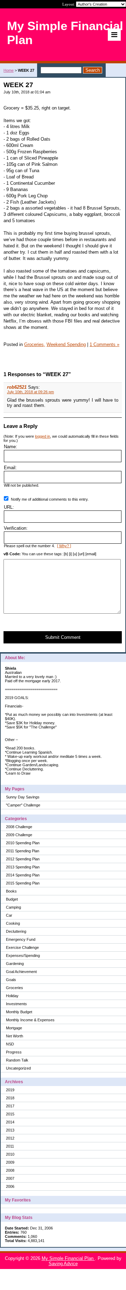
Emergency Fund (20, 939)
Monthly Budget (19, 1012)
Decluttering (16, 931)
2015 (10, 1114)
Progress (14, 1052)
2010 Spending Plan (23, 843)
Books (11, 891)
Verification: (16, 528)
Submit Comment (62, 637)
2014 (10, 1122)
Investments (16, 1004)
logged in (42, 436)
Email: (10, 467)
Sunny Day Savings (23, 797)
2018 (10, 1098)
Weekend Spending (66, 344)
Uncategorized (18, 1068)
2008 (10, 1170)
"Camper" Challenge (23, 805)
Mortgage (14, 1028)
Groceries (14, 988)
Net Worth (14, 1036)
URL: (9, 507)
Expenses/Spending (23, 955)
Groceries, (34, 344)
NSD (10, 1044)
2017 (10, 1106)
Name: (10, 446)
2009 (10, 1162)
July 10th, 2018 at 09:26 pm (30, 392)
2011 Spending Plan (22, 851)
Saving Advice (63, 1263)
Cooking (13, 923)
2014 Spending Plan (23, 875)
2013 (10, 1130)
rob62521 (17, 387)
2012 (10, 1138)
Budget (12, 899)
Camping (13, 907)
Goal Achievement (21, 972)
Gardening (15, 963)
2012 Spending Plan (23, 859)
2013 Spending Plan (23, 867)
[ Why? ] (64, 546)
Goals (11, 980)
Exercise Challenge (22, 947)
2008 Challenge (19, 827)
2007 (10, 1178)
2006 (10, 1186)
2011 (10, 1146)
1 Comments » (104, 344)
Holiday (12, 996)
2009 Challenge (19, 835)
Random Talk (17, 1060)
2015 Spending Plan (23, 883)
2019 (10, 1090)
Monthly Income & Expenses (30, 1020)
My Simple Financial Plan (68, 1258)
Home (9, 70)
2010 (10, 1154)
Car (9, 915)
